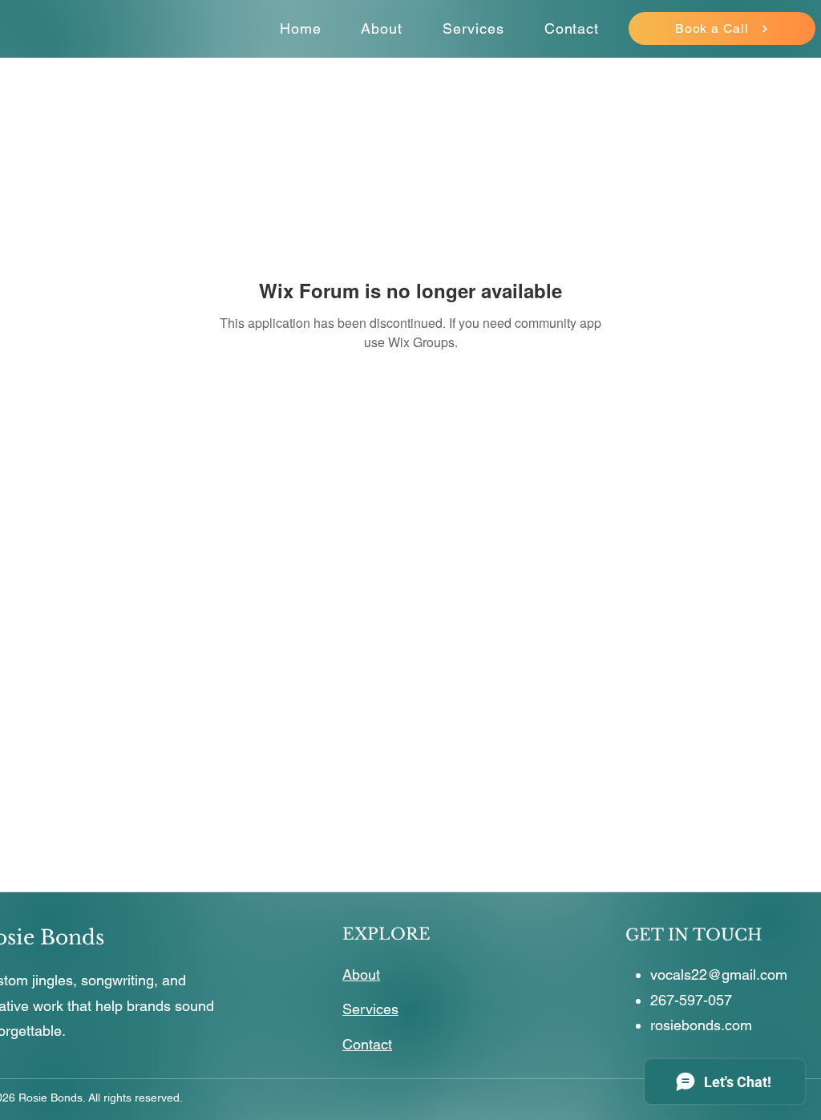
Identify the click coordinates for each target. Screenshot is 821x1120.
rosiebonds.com (701, 1025)
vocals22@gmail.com (718, 974)
